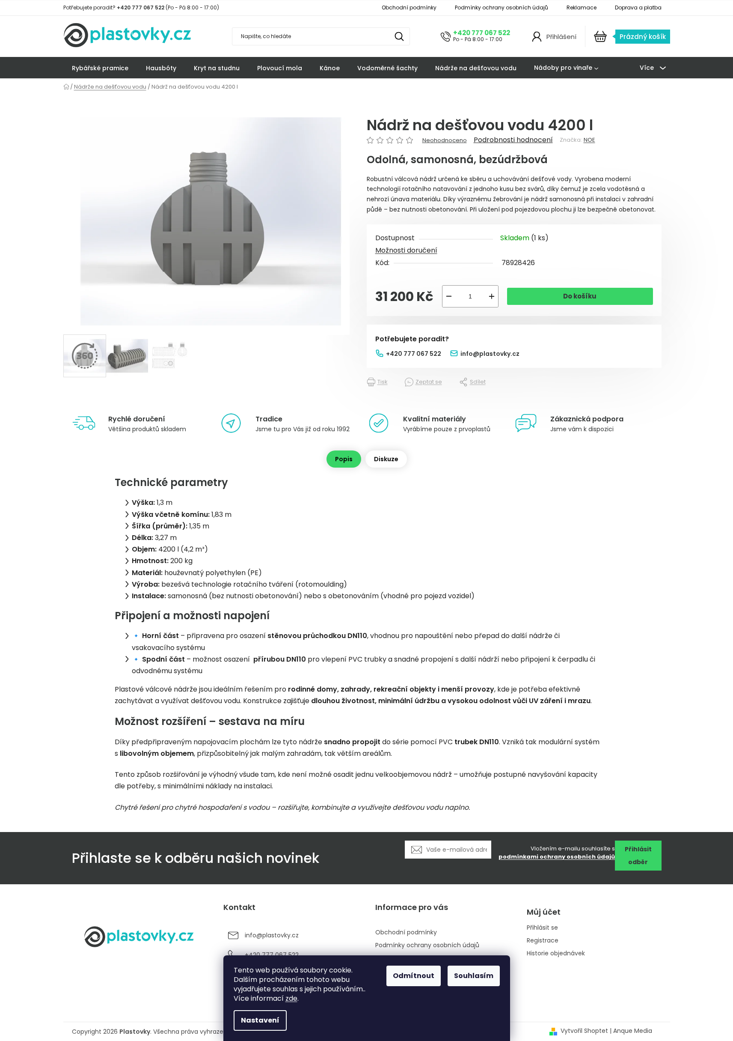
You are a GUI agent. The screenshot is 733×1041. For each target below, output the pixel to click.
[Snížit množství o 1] (448, 296)
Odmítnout (413, 976)
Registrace (542, 941)
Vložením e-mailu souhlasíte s (557, 853)
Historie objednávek (556, 953)
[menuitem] (100, 68)
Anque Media (632, 1031)
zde (291, 998)
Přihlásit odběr (638, 855)
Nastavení (260, 1020)
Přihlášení (561, 36)
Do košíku (579, 296)
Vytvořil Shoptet (584, 1031)
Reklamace (581, 7)
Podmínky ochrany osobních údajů (501, 7)
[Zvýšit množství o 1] (491, 296)
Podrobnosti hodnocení (513, 140)
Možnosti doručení (406, 250)
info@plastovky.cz (489, 353)
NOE (589, 140)
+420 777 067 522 (481, 33)
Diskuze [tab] (386, 459)
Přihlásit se (542, 928)
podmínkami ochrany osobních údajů (557, 857)
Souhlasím (473, 976)
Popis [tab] (344, 459)
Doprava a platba (638, 7)
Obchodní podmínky (409, 7)
